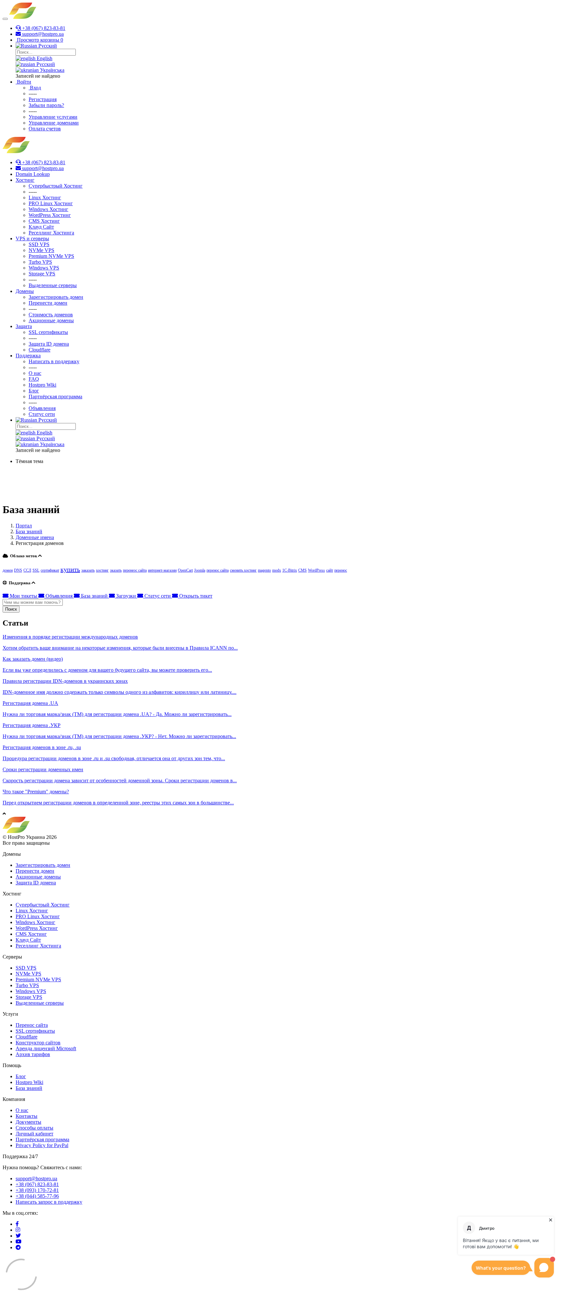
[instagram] (18, 1230)
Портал (24, 525)
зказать (116, 570)
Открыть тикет (195, 596)
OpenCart (185, 570)
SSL (36, 570)
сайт (329, 570)
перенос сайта (218, 570)
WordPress (316, 570)
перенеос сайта (135, 570)
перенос (340, 570)
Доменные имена (35, 537)
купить (70, 569)
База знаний (29, 531)
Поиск (11, 609)
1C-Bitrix (289, 570)
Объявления (59, 596)
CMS (302, 570)
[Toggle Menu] (5, 19)
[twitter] (18, 1235)
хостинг (102, 570)
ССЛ (27, 570)
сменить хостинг (243, 570)
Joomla (199, 570)
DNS (18, 570)
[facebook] (17, 1224)
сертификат (50, 570)
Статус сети (157, 596)
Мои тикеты (23, 596)
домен (8, 570)
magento (264, 570)
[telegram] (18, 1247)
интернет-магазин (162, 570)
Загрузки (126, 596)
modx (276, 570)
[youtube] (18, 1241)
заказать (88, 570)
